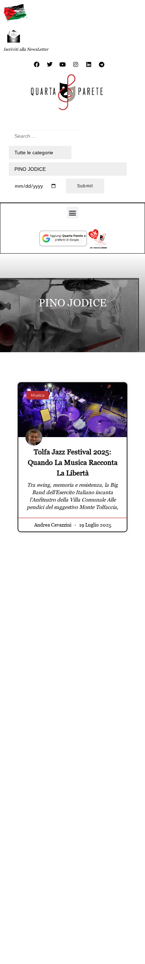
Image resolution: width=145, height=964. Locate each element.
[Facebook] (36, 64)
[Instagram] (75, 64)
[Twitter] (49, 64)
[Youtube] (62, 64)
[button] (72, 212)
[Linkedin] (88, 64)
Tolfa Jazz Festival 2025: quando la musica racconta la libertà (73, 462)
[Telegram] (101, 64)
